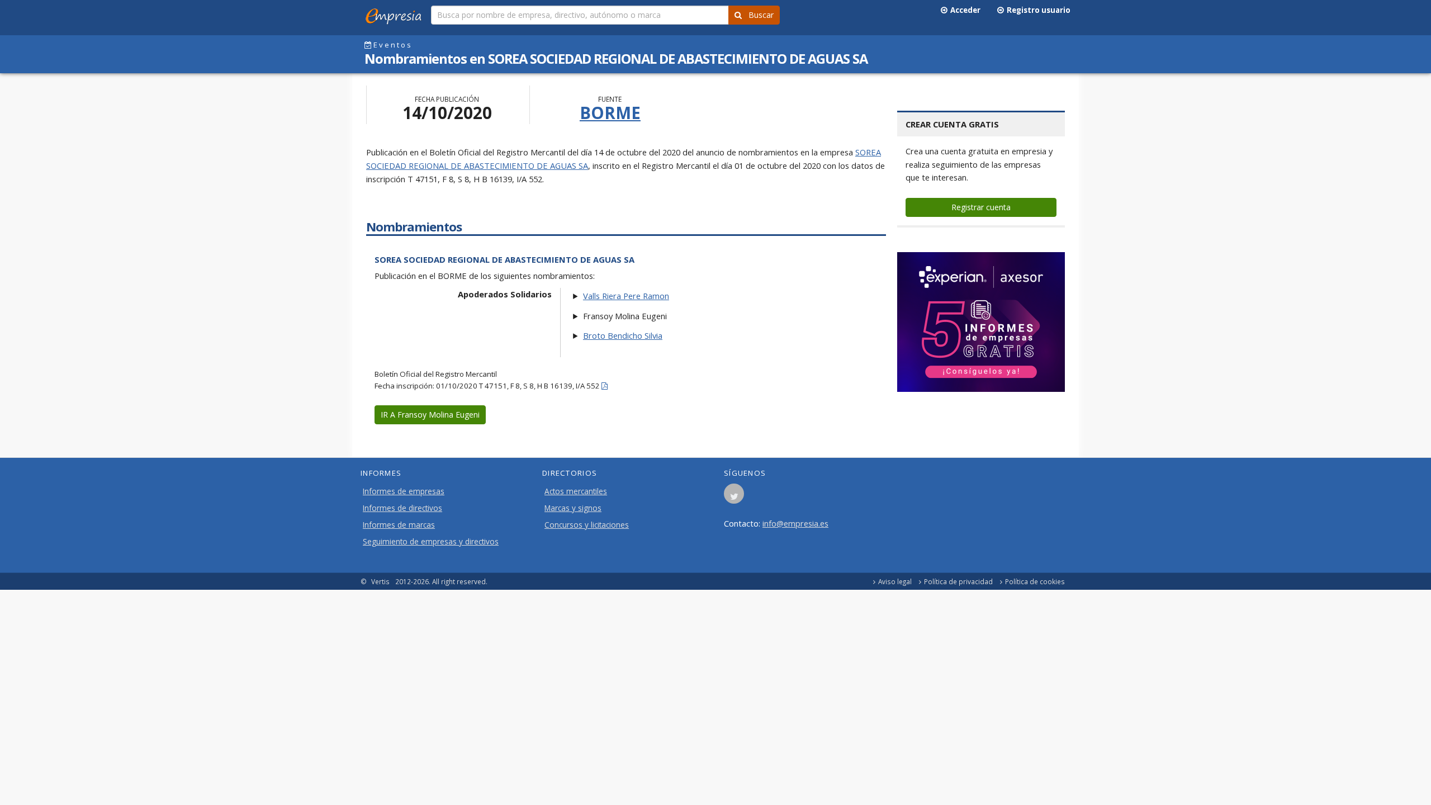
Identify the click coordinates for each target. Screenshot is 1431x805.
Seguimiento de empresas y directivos (431, 542)
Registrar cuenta (981, 207)
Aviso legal (895, 581)
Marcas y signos (572, 508)
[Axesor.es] (981, 322)
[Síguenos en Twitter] (734, 497)
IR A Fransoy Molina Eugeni (430, 414)
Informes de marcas (399, 525)
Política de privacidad (958, 581)
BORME (610, 112)
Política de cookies (1035, 581)
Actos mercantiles (575, 491)
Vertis (380, 581)
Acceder (963, 10)
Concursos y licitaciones (586, 525)
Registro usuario (1036, 10)
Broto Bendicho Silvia (622, 335)
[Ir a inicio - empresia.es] (396, 14)
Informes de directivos (402, 508)
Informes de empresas (403, 491)
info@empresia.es (795, 523)
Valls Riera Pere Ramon (626, 295)
